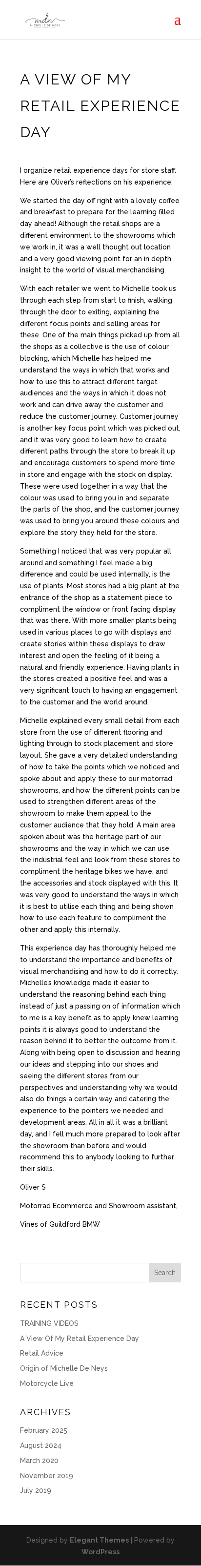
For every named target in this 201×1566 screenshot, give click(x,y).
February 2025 (43, 1430)
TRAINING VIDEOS (49, 1323)
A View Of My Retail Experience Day (79, 1338)
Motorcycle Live (47, 1383)
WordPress (100, 1552)
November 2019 (46, 1476)
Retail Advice (41, 1353)
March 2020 (39, 1460)
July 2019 (35, 1490)
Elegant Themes (99, 1540)
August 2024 (40, 1445)
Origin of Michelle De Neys (64, 1368)
